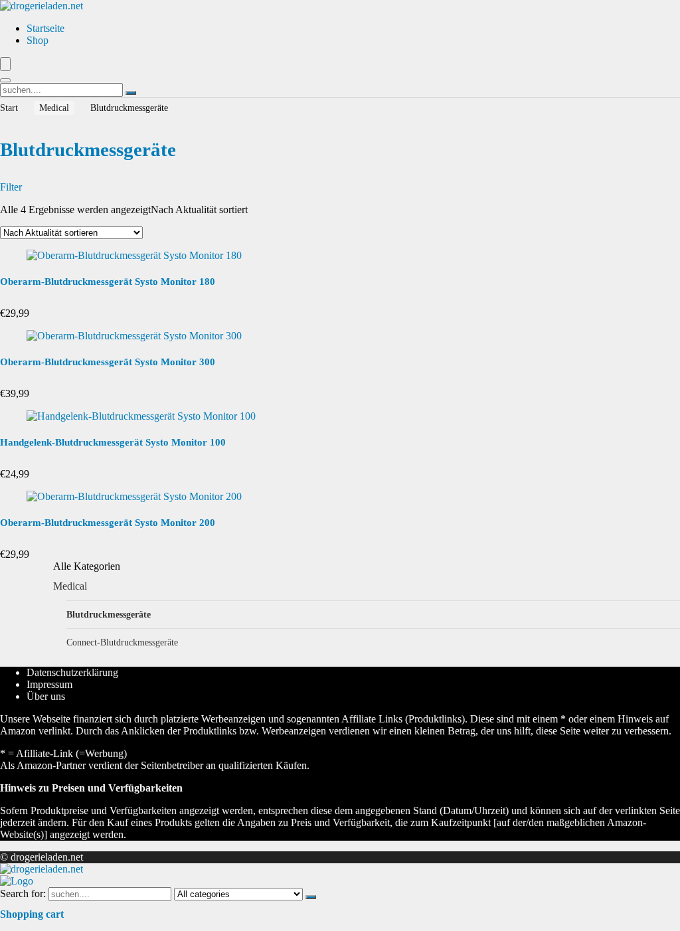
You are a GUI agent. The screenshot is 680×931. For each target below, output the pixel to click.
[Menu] (5, 64)
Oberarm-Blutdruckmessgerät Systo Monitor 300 (107, 362)
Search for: (23, 893)
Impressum (49, 684)
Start (9, 108)
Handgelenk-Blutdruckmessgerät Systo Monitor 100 (113, 442)
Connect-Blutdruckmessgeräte (122, 642)
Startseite (45, 28)
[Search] (5, 80)
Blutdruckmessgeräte (108, 614)
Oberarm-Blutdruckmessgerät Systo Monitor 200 (107, 522)
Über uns (46, 696)
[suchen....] (131, 93)
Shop (37, 40)
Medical (54, 108)
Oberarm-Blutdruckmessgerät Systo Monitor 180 (107, 281)
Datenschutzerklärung (72, 672)
